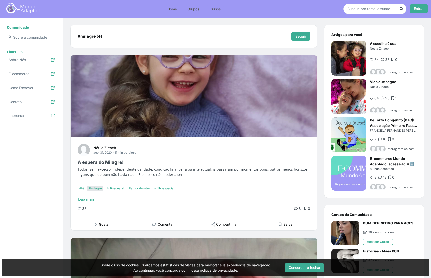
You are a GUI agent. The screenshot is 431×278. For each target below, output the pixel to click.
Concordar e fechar (304, 267)
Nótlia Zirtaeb (104, 148)
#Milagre (95, 188)
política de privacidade (218, 270)
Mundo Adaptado (382, 169)
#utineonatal (115, 188)
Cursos (215, 9)
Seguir (300, 36)
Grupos (193, 9)
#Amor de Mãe (139, 188)
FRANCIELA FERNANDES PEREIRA (394, 130)
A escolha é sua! (384, 43)
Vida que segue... (385, 82)
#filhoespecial (164, 188)
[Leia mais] (348, 58)
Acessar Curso (378, 242)
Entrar (419, 8)
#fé (81, 188)
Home (172, 9)
